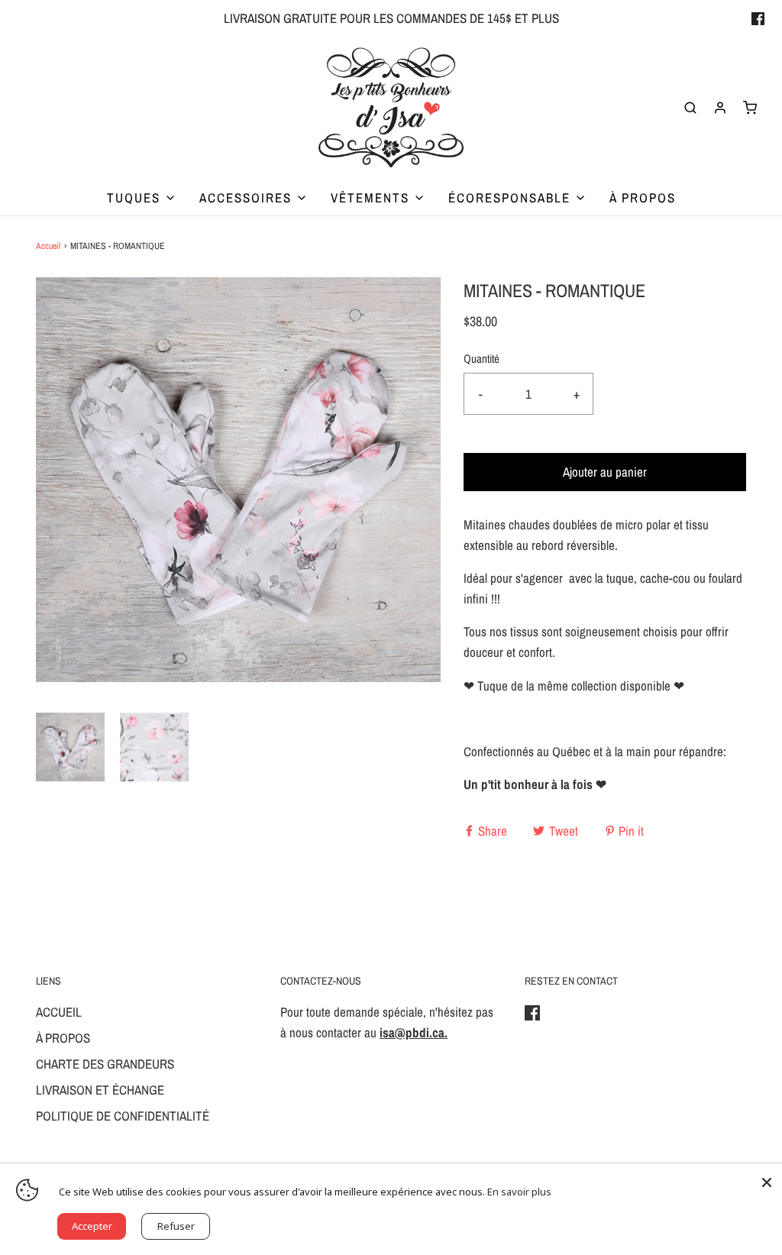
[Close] (766, 1178)
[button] (70, 747)
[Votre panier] (750, 108)
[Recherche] (690, 108)
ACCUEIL (59, 1011)
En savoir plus (519, 1191)
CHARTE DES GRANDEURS (105, 1063)
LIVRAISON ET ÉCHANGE (100, 1089)
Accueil (48, 246)
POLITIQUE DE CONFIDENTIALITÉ (122, 1115)
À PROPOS (642, 197)
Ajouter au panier (605, 471)
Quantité (481, 359)
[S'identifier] (720, 108)
